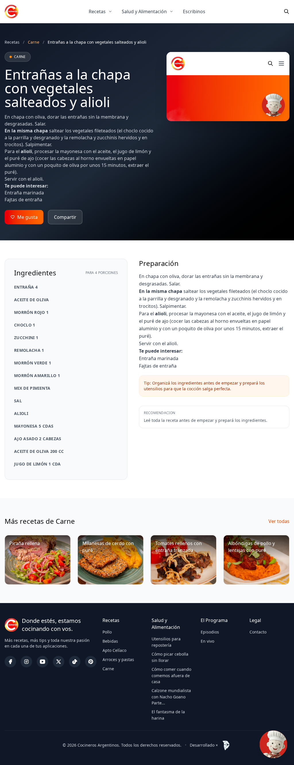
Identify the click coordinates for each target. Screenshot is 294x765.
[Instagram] (26, 661)
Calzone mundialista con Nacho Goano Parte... (171, 697)
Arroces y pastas (118, 659)
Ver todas (278, 521)
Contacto (257, 632)
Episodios (210, 632)
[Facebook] (10, 661)
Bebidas (110, 641)
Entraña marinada (24, 193)
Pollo (107, 632)
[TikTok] (74, 661)
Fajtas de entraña (23, 199)
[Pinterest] (90, 661)
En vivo (207, 641)
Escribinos (194, 11)
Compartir (65, 217)
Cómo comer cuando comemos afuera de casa (171, 675)
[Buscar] (286, 11)
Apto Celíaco (114, 650)
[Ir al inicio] (11, 11)
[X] (58, 661)
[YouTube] (42, 661)
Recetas (97, 11)
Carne (108, 668)
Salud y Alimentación (144, 11)
